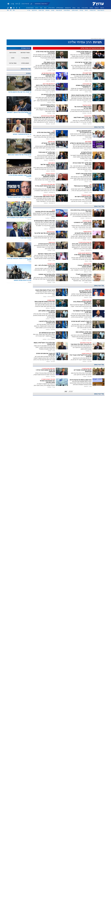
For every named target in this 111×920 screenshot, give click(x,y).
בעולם (74, 7)
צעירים (81, 10)
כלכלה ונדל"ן (51, 7)
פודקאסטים (68, 7)
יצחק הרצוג (12, 52)
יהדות (36, 7)
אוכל (41, 7)
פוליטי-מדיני (85, 7)
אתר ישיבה (41, 10)
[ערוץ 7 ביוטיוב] (10, 8)
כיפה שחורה (93, 10)
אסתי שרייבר (12, 63)
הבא (66, 391)
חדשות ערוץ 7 (97, 4)
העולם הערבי (67, 10)
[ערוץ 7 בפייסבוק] (16, 8)
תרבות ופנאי (59, 10)
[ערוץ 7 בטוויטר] (19, 8)
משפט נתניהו (25, 63)
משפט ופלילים (59, 7)
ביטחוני (91, 7)
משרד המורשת (25, 52)
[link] (19, 93)
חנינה (12, 58)
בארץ (78, 7)
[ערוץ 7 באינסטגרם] (13, 8)
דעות (45, 7)
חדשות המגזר (100, 10)
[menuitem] (102, 8)
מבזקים (97, 7)
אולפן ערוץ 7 (25, 58)
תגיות (100, 38)
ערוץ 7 (103, 38)
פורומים (47, 10)
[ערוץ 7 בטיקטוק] (8, 8)
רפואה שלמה (75, 10)
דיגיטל (86, 10)
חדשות (102, 7)
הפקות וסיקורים (30, 7)
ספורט (52, 10)
